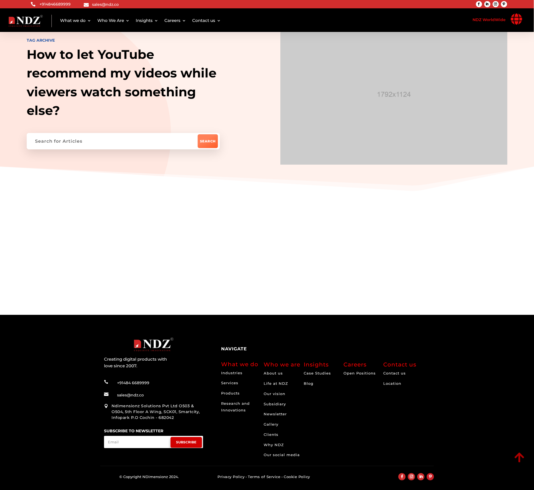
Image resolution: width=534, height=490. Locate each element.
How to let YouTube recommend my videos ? (190, 259)
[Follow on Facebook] (479, 4)
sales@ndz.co (105, 4)
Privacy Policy (230, 476)
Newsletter (275, 414)
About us (273, 373)
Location (392, 383)
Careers (172, 20)
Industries (232, 373)
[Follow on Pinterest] (504, 4)
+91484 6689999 (133, 382)
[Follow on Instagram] (496, 4)
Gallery (271, 424)
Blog (308, 383)
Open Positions (359, 373)
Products (230, 393)
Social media (135, 223)
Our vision (274, 393)
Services (229, 383)
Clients (271, 434)
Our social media (282, 455)
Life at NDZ (276, 383)
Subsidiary (275, 404)
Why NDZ (274, 445)
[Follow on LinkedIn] (487, 4)
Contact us (203, 20)
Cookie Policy (297, 476)
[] (480, 462)
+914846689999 (55, 4)
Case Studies (317, 373)
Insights (144, 20)
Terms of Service (264, 476)
